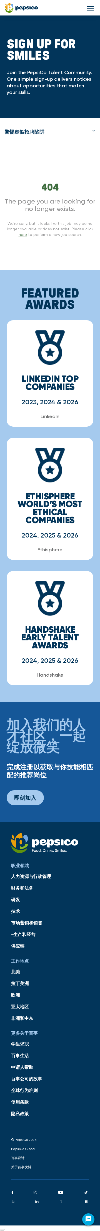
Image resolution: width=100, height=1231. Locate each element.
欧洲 (15, 994)
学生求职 (20, 1043)
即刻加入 (25, 797)
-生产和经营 (23, 934)
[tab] (50, 131)
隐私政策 (20, 1113)
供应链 (17, 945)
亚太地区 (20, 1006)
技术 (15, 911)
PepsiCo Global (23, 1149)
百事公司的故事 (26, 1078)
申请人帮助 (22, 1067)
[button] (50, 131)
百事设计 (17, 1158)
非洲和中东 (22, 1018)
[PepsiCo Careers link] (21, 8)
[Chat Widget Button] (88, 1219)
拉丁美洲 (20, 983)
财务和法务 (22, 887)
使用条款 (20, 1101)
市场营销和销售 (26, 922)
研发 (15, 899)
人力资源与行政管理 (31, 876)
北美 (15, 971)
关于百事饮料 (21, 1167)
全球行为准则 (24, 1090)
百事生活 (20, 1055)
